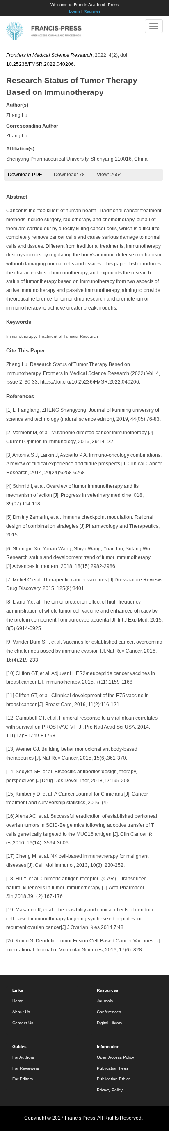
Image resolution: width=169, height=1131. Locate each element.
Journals (105, 1001)
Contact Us (22, 1023)
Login (74, 11)
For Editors (22, 1079)
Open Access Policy (115, 1057)
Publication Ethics (113, 1079)
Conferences (109, 1012)
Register (92, 11)
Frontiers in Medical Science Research (49, 55)
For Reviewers (25, 1068)
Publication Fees (112, 1068)
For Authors (23, 1057)
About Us (21, 1012)
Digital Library (109, 1023)
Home (17, 1001)
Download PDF (25, 174)
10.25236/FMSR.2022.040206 (40, 64)
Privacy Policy (110, 1090)
